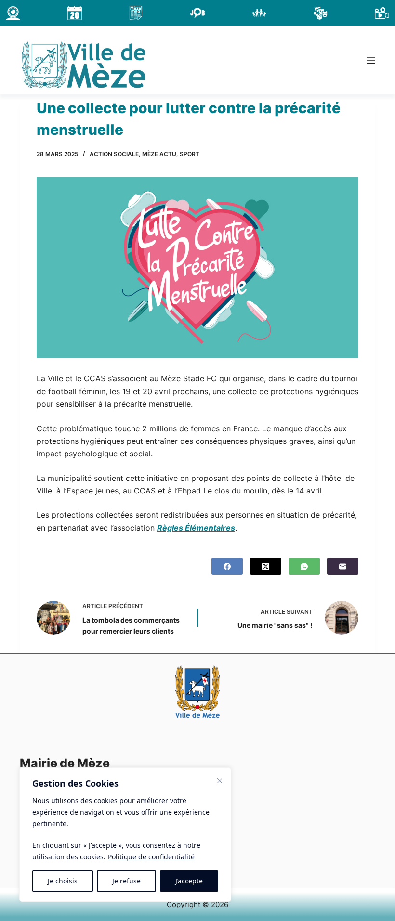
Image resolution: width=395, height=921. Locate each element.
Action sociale (114, 153)
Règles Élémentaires (196, 527)
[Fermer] (219, 780)
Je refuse (126, 880)
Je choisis (63, 880)
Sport (189, 153)
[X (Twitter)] (265, 566)
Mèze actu (159, 153)
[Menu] (371, 60)
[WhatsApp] (304, 566)
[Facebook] (227, 566)
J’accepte (189, 880)
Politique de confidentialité (151, 856)
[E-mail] (342, 566)
